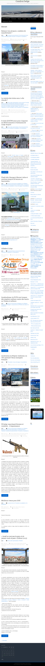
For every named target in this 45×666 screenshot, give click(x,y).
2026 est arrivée (34, 55)
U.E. (34, 263)
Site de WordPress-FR (35, 362)
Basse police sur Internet (36, 194)
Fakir (32, 208)
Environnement (17, 188)
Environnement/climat (23, 35)
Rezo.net (32, 223)
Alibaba (11, 188)
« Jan (2, 659)
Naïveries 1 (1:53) (34, 281)
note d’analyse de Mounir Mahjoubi (13, 219)
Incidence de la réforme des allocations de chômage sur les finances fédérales (37, 61)
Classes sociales (21, 433)
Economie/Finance (11, 251)
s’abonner (7, 225)
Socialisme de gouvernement (12, 430)
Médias (8, 106)
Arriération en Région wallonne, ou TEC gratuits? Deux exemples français (14, 358)
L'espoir (36, 204)
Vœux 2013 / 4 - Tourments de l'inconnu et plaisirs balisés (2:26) (37, 297)
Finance (33, 247)
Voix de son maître (16, 436)
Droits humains (22, 102)
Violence (24, 112)
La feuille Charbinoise (35, 159)
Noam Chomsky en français (36, 221)
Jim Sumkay (33, 225)
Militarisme (25, 111)
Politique (19, 434)
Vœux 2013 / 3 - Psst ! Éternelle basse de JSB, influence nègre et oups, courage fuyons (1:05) (37, 292)
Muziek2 (24, 18)
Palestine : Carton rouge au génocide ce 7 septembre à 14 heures (37, 72)
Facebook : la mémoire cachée (37, 206)
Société (22, 112)
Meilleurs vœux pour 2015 (10, 501)
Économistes (34, 268)
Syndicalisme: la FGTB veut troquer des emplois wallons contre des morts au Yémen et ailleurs (15, 299)
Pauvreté (14, 36)
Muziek (19, 18)
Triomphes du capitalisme (21, 36)
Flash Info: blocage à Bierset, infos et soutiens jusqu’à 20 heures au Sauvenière (14, 179)
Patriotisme (9, 112)
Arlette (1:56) (33, 337)
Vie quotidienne (25, 107)
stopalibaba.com (13, 239)
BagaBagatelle (34, 347)
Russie (36, 258)
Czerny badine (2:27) (35, 318)
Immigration (35, 248)
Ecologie (40, 242)
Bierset (16, 39)
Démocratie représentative (12, 102)
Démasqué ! (8, 304)
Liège (2, 132)
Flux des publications (35, 358)
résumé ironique (14, 591)
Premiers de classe (23, 304)
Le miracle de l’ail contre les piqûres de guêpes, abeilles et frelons (37, 120)
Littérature (36, 250)
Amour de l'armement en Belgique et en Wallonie (17, 183)
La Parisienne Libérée (35, 157)
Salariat (16, 106)
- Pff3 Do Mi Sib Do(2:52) (36, 325)
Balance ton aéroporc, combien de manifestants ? (13, 32)
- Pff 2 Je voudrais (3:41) (36, 323)
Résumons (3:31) (34, 339)
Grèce (32, 248)
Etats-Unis (32, 246)
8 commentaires (20, 132)
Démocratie (26, 433)
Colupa (7, 339)
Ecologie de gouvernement (21, 39)
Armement (3, 304)
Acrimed (32, 192)
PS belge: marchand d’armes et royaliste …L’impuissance (12, 425)
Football (2, 544)
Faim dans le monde (9, 111)
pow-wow (7, 85)
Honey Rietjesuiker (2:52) (36, 279)
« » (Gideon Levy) (14, 537)
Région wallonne (18, 40)
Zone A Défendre (38, 189)
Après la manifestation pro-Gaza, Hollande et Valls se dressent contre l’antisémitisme (15, 600)
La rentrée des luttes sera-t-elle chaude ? (12, 99)
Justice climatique (5, 36)
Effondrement (12, 103)
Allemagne (11, 543)
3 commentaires (16, 508)
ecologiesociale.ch (34, 155)
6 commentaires (24, 436)
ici (14, 218)
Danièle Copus (33, 167)
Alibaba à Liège (7, 248)
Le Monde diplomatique (35, 215)
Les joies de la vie (5, 128)
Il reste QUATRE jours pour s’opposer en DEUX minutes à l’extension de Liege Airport (14, 122)
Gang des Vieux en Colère (36, 153)
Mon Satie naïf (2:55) (35, 327)
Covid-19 (38, 241)
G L (3, 35)
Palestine (3, 430)
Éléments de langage (19, 103)
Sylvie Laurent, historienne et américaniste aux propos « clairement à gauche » (36, 77)
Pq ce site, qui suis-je (32, 18)
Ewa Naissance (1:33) (35, 316)
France (16, 364)
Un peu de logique (10, 107)
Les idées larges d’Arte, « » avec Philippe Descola (37, 51)
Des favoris (13, 18)
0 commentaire (5, 113)
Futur (26, 39)
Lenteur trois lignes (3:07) (36, 300)
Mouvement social (10, 40)
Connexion (33, 356)
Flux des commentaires (35, 360)
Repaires (32, 211)
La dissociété (33, 196)
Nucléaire (13, 106)
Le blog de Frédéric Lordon (36, 213)
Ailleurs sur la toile (6, 18)
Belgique (13, 39)
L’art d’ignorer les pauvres (36, 202)
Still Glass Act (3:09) (35, 333)
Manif (10, 36)
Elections (33, 244)
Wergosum (34, 130)
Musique (32, 254)
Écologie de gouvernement (13, 35)
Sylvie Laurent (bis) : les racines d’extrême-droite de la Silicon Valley (37, 46)
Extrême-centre (23, 105)
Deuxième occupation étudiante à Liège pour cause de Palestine (37, 135)
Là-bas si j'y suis (34, 210)
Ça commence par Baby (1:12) (37, 345)
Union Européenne (18, 107)
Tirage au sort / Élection (7, 21)
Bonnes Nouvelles (34, 169)
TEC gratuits (9, 362)
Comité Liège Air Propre (17, 155)
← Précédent (4, 640)
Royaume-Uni (33, 258)
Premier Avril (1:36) (34, 335)
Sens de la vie (19, 112)
